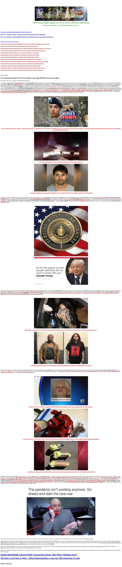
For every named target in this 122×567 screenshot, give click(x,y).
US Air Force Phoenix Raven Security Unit (21, 90)
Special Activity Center (78, 198)
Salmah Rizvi (26, 293)
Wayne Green (99, 546)
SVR (40, 83)
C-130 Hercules (82, 84)
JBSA (99, 85)
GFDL (91, 538)
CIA (65, 84)
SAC (38, 84)
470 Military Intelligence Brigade (25, 87)
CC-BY (86, 538)
